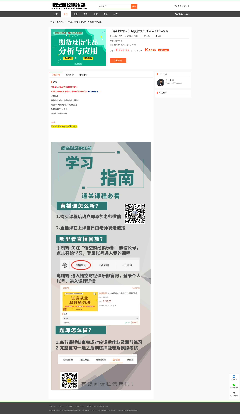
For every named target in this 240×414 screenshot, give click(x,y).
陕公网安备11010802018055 (107, 410)
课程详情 (56, 75)
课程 (66, 14)
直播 (86, 14)
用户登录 (177, 6)
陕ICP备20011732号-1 (89, 410)
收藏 (148, 36)
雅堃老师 (170, 80)
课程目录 (70, 75)
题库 (116, 14)
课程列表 (60, 22)
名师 (96, 14)
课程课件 (83, 75)
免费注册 (185, 6)
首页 (56, 14)
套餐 (76, 14)
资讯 (106, 14)
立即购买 (118, 60)
